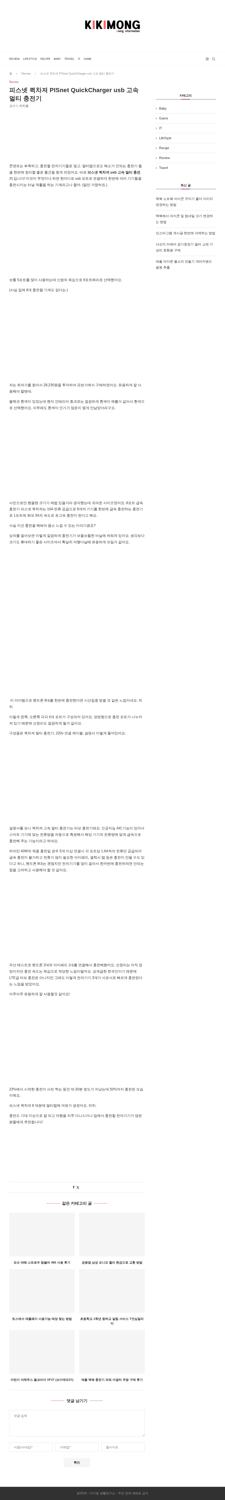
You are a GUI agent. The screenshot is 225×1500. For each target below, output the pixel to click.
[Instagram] (207, 59)
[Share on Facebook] (73, 1187)
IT (79, 58)
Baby (57, 58)
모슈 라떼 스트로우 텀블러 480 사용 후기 (42, 1262)
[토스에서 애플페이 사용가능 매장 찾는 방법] (42, 1291)
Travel (69, 58)
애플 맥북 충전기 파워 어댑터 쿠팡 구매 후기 (112, 1379)
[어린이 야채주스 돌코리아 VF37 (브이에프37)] (42, 1352)
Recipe (45, 58)
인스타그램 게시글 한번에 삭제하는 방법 (185, 233)
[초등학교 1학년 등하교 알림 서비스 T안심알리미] (112, 1291)
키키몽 (24, 106)
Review (14, 58)
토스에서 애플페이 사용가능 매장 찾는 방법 (42, 1319)
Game (87, 58)
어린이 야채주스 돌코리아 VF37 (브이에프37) (42, 1379)
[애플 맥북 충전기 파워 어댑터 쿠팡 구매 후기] (112, 1352)
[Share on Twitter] (77, 1187)
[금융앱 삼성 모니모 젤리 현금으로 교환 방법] (112, 1235)
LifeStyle (30, 58)
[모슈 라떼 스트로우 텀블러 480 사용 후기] (42, 1235)
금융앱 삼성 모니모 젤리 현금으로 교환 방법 (112, 1262)
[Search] (213, 59)
